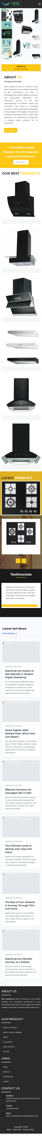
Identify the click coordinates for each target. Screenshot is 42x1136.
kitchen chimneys (10, 1027)
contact (6, 1081)
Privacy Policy (28, 1129)
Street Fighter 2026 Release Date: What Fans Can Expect (20, 733)
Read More (10, 130)
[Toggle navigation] (39, 4)
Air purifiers (7, 1042)
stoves (5, 1037)
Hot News (33, 666)
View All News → (9, 633)
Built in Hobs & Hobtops (12, 1032)
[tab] (21, 67)
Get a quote (20, 162)
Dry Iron (6, 1051)
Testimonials (8, 1076)
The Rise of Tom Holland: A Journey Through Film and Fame (20, 905)
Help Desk (17, 1129)
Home (5, 1067)
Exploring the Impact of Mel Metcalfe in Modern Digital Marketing (19, 674)
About (9, 1129)
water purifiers (9, 1047)
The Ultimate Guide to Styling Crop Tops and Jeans (18, 849)
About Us (6, 1072)
